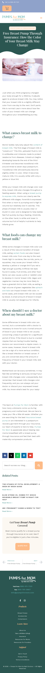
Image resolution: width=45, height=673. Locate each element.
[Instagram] (25, 600)
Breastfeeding (29, 28)
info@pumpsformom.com (22, 593)
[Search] (39, 465)
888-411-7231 (26, 586)
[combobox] (18, 465)
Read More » (7, 490)
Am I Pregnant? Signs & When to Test (21, 508)
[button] (41, 17)
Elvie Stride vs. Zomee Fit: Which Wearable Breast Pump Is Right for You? (20, 497)
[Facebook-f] (20, 600)
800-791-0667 (24, 589)
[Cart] (7, 8)
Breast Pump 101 (16, 28)
